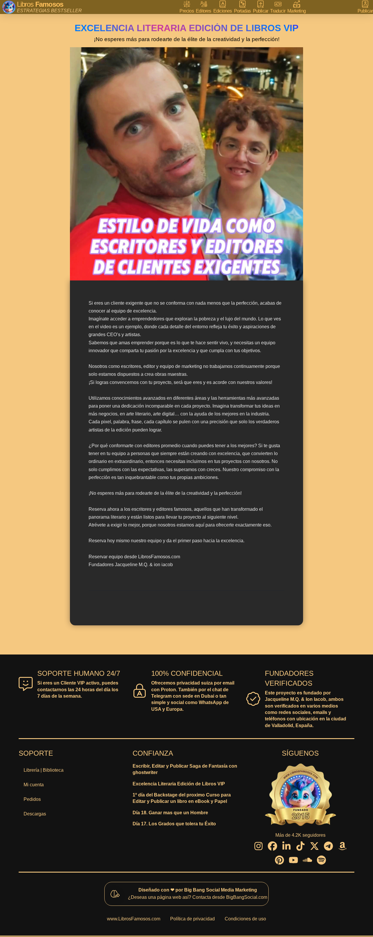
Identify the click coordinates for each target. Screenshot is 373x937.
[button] (365, 7)
